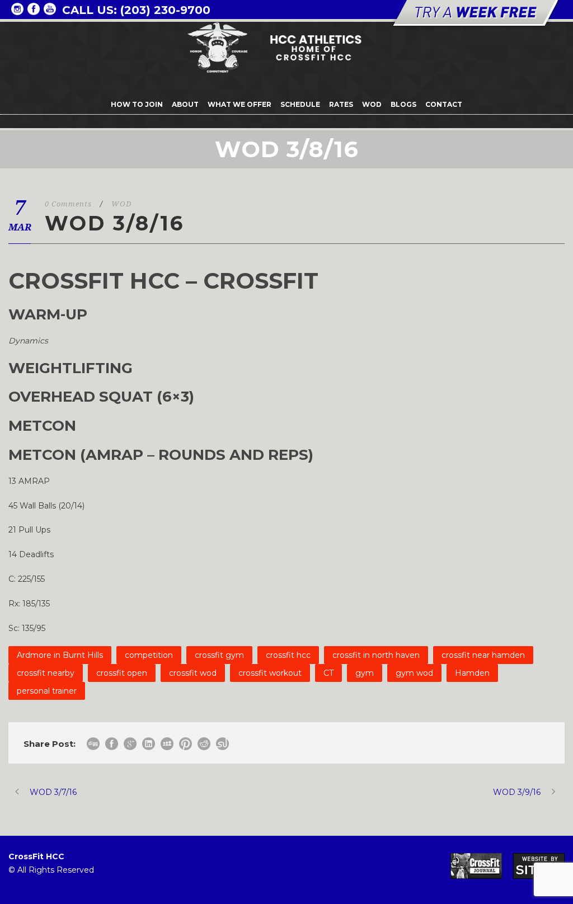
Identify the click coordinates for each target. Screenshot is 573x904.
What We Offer (239, 104)
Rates (341, 104)
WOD (372, 104)
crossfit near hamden (483, 655)
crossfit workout (270, 673)
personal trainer (47, 691)
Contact (443, 104)
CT (328, 673)
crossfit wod (193, 673)
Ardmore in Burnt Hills (60, 655)
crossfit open (121, 673)
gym (364, 673)
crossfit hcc (288, 655)
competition (149, 655)
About (185, 104)
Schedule (300, 104)
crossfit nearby (45, 673)
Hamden (472, 673)
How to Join (137, 104)
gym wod (414, 673)
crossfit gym (219, 655)
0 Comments (68, 204)
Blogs (403, 104)
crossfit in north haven (376, 655)
